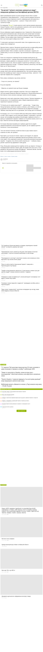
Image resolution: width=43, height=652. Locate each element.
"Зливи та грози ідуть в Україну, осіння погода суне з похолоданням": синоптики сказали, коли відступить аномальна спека (20, 374)
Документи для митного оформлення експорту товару (16, 596)
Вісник (11, 25)
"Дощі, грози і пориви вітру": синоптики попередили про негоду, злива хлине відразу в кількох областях (20, 290)
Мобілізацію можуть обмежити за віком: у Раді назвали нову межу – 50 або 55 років (21, 385)
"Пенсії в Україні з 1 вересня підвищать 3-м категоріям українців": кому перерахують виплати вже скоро (21, 380)
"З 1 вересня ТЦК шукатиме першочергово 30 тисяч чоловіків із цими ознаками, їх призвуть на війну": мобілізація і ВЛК (20, 368)
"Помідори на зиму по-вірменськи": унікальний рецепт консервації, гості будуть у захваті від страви (20, 277)
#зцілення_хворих (14, 156)
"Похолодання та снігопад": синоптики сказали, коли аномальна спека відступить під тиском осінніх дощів (20, 258)
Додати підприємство (21, 410)
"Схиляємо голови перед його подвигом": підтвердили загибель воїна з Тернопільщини (20, 283)
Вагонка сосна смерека (8, 538)
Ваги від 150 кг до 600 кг (8, 570)
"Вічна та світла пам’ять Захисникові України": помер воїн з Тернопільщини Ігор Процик (17, 265)
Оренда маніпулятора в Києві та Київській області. (15, 544)
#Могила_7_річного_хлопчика (5, 156)
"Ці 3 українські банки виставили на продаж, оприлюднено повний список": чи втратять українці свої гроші (19, 246)
